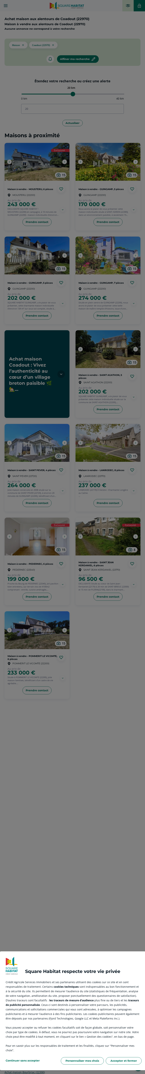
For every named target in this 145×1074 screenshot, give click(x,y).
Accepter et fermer (123, 1060)
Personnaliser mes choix (82, 1060)
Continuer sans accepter (23, 1060)
